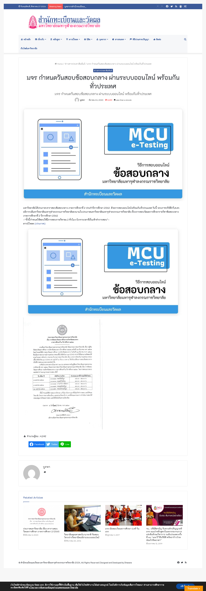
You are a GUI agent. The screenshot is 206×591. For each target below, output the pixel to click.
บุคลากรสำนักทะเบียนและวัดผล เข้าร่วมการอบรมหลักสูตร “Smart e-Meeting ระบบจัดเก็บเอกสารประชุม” (112, 6)
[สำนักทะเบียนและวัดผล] (103, 22)
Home (60, 63)
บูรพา (82, 100)
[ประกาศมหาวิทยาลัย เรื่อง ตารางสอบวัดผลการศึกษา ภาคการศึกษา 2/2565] (41, 515)
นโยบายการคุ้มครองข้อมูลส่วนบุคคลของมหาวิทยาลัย (53, 587)
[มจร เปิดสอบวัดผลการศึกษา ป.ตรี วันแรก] (123, 515)
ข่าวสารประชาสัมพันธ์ (75, 63)
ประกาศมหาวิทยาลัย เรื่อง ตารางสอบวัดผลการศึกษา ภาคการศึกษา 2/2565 (41, 530)
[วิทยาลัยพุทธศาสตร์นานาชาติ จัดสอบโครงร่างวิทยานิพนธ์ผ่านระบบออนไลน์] (82, 518)
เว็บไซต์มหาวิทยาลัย (29, 48)
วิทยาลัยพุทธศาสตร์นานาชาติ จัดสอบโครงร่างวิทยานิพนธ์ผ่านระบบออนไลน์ (81, 536)
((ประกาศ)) (40, 223)
